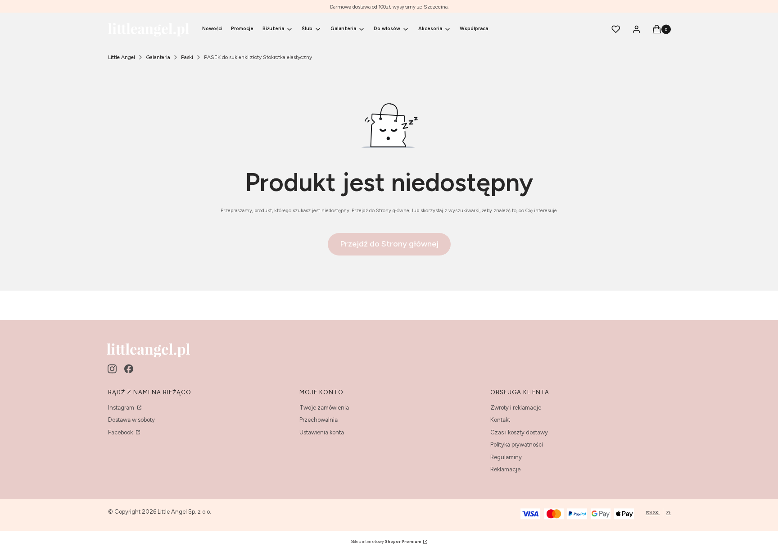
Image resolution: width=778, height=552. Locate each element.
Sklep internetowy (386, 541)
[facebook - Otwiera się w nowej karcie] (128, 368)
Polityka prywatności (516, 444)
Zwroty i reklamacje (515, 407)
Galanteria (158, 57)
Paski (187, 57)
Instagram (122, 407)
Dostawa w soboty (131, 419)
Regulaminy (506, 457)
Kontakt (500, 419)
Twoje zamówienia (324, 407)
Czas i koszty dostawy (519, 432)
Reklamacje (505, 469)
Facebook (121, 432)
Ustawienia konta (321, 432)
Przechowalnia (318, 419)
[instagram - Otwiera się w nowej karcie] (112, 368)
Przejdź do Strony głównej (389, 244)
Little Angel (121, 57)
